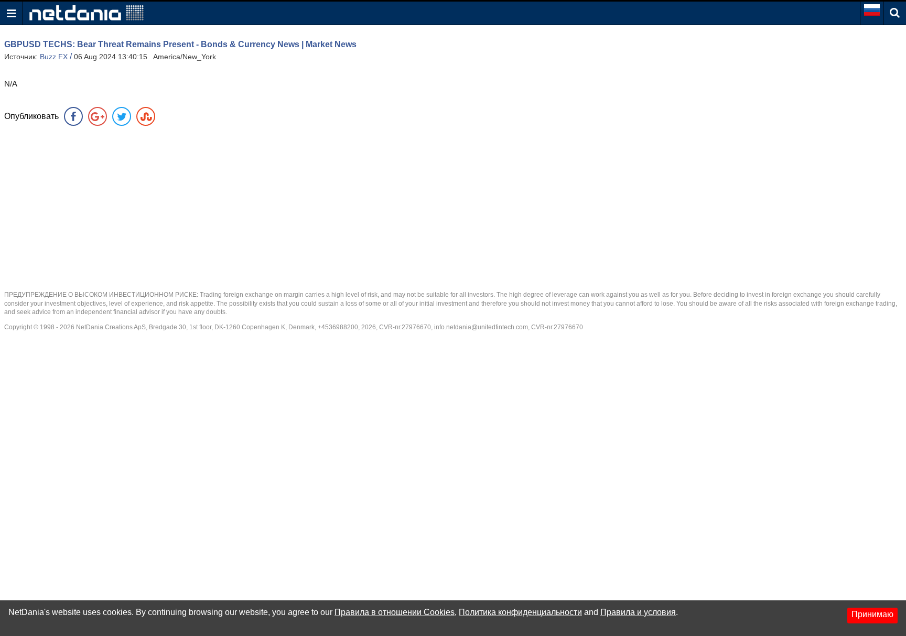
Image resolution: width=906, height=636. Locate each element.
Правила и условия (638, 612)
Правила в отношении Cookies (395, 612)
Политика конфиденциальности (520, 612)
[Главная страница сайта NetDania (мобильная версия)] (86, 12)
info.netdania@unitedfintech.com (481, 327)
